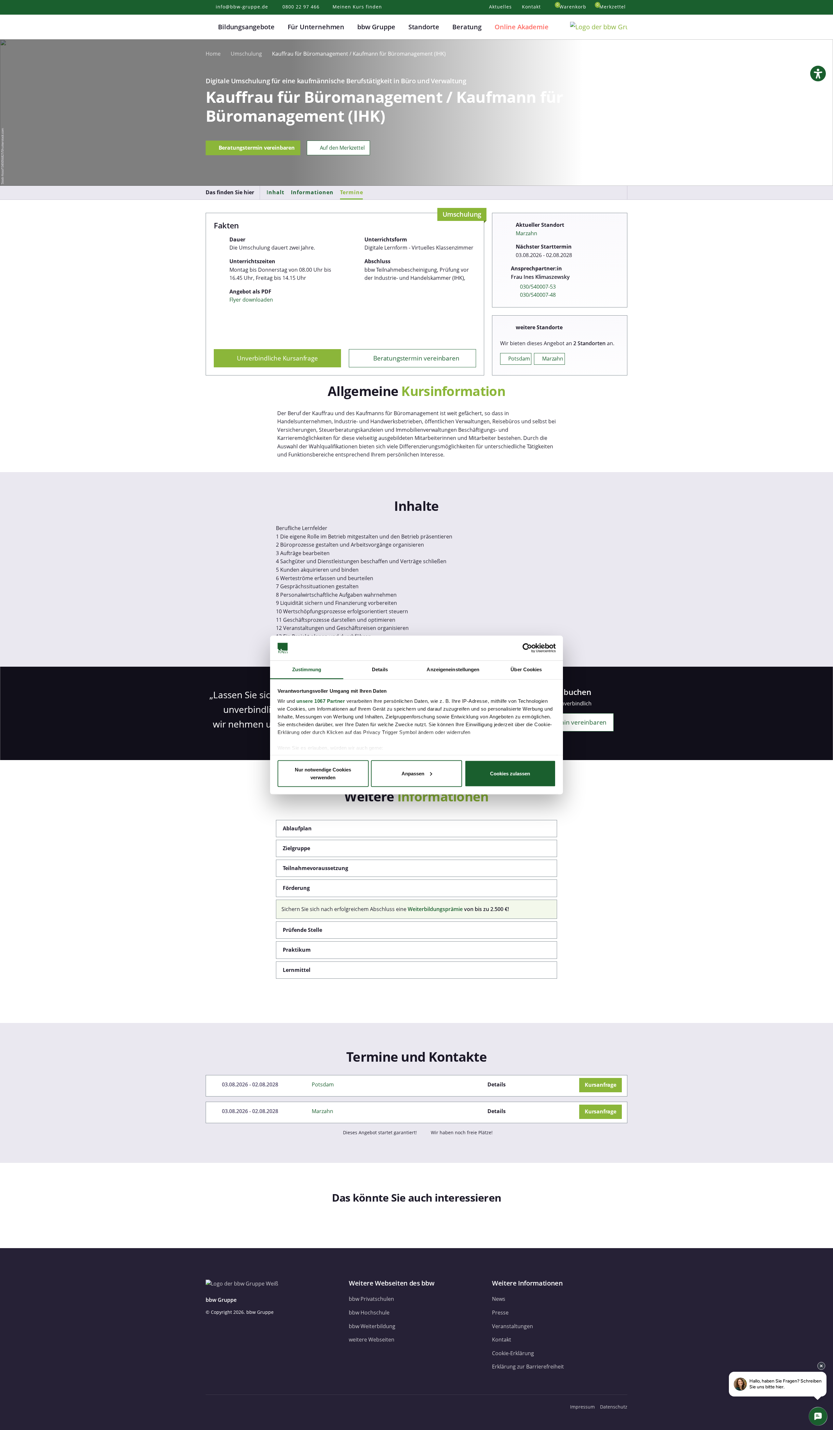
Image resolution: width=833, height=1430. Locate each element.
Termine (351, 192)
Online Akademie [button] (521, 26)
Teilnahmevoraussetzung (315, 868)
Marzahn (526, 233)
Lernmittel (296, 970)
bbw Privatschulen (371, 1298)
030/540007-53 (538, 286)
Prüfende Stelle (302, 929)
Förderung (296, 888)
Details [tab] (380, 669)
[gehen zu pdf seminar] (573, 1084)
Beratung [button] (467, 26)
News (498, 1298)
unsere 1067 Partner (320, 701)
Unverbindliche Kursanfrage (277, 358)
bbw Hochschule (369, 1312)
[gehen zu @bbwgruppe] (272, 1406)
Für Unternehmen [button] (316, 26)
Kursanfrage (600, 1084)
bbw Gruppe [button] (376, 26)
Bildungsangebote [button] (246, 26)
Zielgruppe (296, 848)
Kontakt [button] (532, 7)
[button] (209, 27)
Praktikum (297, 949)
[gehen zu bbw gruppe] (227, 1406)
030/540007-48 (538, 294)
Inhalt (275, 192)
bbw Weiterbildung (372, 1326)
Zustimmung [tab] (306, 669)
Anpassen (413, 773)
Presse (500, 1312)
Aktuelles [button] (501, 7)
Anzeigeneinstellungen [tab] (453, 669)
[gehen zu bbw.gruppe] (212, 1406)
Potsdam (323, 1084)
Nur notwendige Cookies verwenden (323, 773)
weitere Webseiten (371, 1339)
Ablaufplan (297, 828)
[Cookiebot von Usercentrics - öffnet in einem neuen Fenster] (527, 648)
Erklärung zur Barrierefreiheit (528, 1366)
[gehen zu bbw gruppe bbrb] (259, 1406)
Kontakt (501, 1339)
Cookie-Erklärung (513, 1353)
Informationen (312, 192)
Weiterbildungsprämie (435, 909)
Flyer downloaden (251, 299)
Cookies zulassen (510, 773)
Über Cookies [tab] (526, 669)
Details (496, 1084)
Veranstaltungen (512, 1326)
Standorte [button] (423, 26)
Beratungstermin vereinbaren (256, 147)
